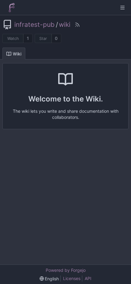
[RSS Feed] (77, 24)
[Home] (11, 7)
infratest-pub (34, 25)
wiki (64, 25)
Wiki (17, 53)
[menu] (49, 278)
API (88, 278)
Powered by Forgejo (66, 270)
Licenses (71, 278)
